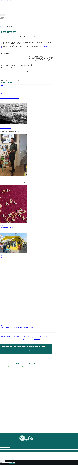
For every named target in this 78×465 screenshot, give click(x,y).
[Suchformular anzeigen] (2, 15)
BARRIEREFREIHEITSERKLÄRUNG (5, 447)
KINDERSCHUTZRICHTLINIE (4, 446)
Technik (17, 339)
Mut (34, 337)
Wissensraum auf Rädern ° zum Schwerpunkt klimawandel (8, 86)
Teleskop (20, 339)
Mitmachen (32, 337)
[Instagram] (3, 18)
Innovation (8, 337)
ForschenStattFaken (41, 336)
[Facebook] (1, 18)
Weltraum (31, 339)
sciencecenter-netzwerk (5, 339)
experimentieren (31, 336)
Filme (37, 336)
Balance (4, 336)
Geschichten (2, 337)
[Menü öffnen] (1, 22)
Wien (33, 339)
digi (18, 336)
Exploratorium (35, 336)
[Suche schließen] (2, 461)
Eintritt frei (25, 336)
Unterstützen (3, 458)
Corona (7, 82)
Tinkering (22, 339)
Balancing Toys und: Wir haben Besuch (5, 88)
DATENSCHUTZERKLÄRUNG (4, 445)
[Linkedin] (0, 18)
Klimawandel (11, 82)
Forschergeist (46, 336)
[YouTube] (4, 18)
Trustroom (25, 339)
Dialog (17, 336)
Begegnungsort (3, 82)
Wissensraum (42, 339)
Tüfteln (28, 339)
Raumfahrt (1, 339)
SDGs (9, 339)
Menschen (25, 337)
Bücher (12, 336)
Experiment (27, 336)
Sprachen (13, 339)
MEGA (21, 337)
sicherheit (11, 339)
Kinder (13, 337)
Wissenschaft (37, 339)
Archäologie (1, 336)
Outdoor (36, 337)
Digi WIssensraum (21, 336)
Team (15, 339)
